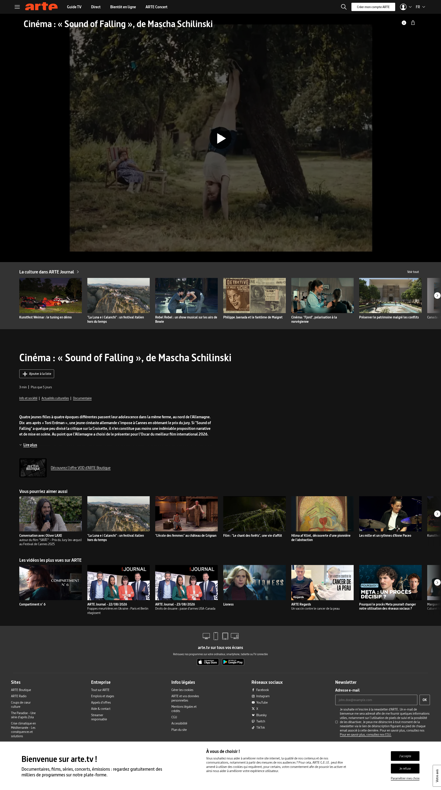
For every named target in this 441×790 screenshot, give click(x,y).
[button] (343, 6)
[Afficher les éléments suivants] (437, 295)
